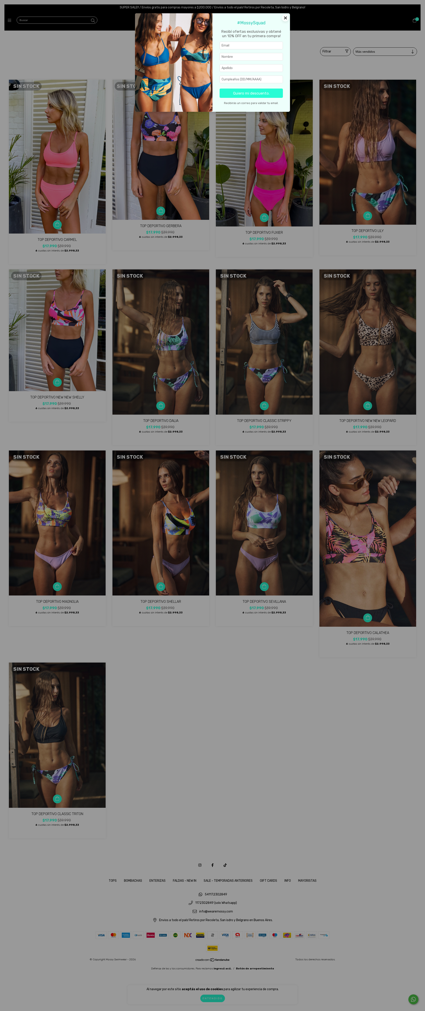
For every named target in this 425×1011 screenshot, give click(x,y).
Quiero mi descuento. (251, 93)
